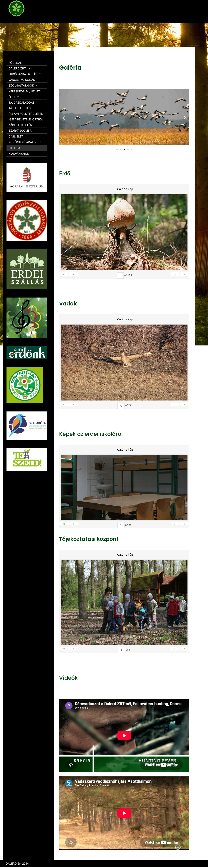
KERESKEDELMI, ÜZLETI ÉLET (25, 94)
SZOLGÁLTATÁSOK (21, 85)
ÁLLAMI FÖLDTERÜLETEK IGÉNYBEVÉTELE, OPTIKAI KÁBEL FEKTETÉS (26, 119)
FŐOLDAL (15, 62)
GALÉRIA (14, 148)
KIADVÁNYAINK (19, 153)
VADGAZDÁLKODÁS (22, 79)
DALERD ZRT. (18, 68)
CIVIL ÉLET (16, 136)
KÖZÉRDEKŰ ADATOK (23, 142)
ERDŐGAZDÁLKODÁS (23, 74)
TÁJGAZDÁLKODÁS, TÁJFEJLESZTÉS (22, 105)
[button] (117, 149)
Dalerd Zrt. (24, 20)
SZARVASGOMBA (20, 130)
